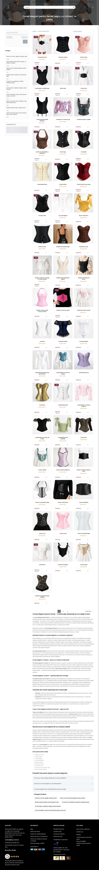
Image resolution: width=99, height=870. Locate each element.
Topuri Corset (38, 756)
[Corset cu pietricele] (83, 489)
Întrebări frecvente (89, 2)
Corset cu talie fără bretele (84, 533)
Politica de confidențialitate (76, 2)
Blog (31, 829)
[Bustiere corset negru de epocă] (83, 265)
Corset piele (83, 152)
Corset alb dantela (62, 341)
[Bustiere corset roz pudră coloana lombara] (42, 297)
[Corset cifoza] (83, 424)
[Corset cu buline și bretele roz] (62, 457)
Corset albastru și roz (84, 372)
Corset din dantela (62, 57)
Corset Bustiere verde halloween (63, 438)
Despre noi (40, 2)
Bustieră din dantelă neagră (63, 246)
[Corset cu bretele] (42, 457)
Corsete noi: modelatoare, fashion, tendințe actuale (75, 802)
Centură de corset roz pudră (83, 310)
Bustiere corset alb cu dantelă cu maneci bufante (42, 278)
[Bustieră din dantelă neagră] (62, 234)
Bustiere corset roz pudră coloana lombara (42, 311)
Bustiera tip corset (83, 246)
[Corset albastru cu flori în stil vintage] (62, 359)
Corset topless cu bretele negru (42, 88)
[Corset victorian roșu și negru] (83, 171)
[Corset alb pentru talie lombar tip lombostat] (42, 359)
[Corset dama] (42, 552)
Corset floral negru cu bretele (83, 119)
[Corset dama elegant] (62, 552)
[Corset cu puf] (42, 520)
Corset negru (63, 152)
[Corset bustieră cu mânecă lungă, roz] (83, 392)
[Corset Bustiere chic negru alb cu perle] (42, 424)
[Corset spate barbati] (42, 171)
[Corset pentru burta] (42, 44)
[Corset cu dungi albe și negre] (42, 489)
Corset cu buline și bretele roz (63, 470)
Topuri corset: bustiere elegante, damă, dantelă (72, 798)
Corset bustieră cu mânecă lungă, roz (83, 405)
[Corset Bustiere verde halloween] (62, 424)
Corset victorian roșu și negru (83, 184)
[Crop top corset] (42, 202)
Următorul (88, 611)
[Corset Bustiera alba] (62, 392)
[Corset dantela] (83, 552)
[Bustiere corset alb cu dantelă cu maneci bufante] (42, 265)
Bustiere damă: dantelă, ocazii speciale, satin (47, 802)
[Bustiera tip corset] (83, 234)
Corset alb (42, 341)
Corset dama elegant (63, 564)
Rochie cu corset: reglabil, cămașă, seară (46, 798)
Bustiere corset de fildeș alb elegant (63, 278)
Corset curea (84, 88)
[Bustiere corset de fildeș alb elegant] (62, 265)
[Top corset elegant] (62, 202)
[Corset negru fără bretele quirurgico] (42, 106)
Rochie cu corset (39, 754)
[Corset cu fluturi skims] (62, 489)
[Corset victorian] (62, 171)
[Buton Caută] (73, 7)
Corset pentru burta (42, 57)
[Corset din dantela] (62, 44)
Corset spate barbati (42, 184)
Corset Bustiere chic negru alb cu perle (42, 438)
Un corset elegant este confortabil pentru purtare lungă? (50, 789)
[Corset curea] (83, 75)
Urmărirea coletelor (25, 2)
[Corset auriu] (42, 392)
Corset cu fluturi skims (63, 502)
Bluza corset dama (83, 215)
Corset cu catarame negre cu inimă (84, 470)
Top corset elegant (63, 215)
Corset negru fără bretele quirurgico (42, 120)
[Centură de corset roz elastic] (62, 297)
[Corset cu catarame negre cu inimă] (83, 457)
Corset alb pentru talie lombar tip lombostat (42, 373)
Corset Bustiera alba (63, 405)
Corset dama (42, 564)
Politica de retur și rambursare (38, 836)
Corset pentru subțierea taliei (42, 767)
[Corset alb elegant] (83, 328)
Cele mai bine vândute (41, 769)
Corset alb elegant (83, 341)
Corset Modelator (39, 760)
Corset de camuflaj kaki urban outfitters (42, 596)
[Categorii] (84, 7)
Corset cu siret (63, 533)
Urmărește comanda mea (12, 842)
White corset (63, 88)
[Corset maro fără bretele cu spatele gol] (42, 139)
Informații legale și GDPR (37, 843)
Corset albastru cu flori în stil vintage (63, 373)
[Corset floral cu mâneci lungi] (62, 106)
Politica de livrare (35, 831)
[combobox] (48, 7)
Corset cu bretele (42, 470)
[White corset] (62, 75)
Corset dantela (83, 564)
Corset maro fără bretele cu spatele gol (42, 152)
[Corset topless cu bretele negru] (42, 75)
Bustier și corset (42, 246)
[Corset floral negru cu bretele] (83, 106)
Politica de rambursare (62, 2)
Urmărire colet (57, 831)
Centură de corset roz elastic (63, 310)
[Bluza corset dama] (83, 202)
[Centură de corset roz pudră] (83, 297)
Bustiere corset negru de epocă (83, 278)
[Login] (89, 7)
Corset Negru (38, 758)
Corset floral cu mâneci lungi (63, 119)
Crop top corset (42, 215)
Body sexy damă (39, 763)
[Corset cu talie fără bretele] (83, 520)
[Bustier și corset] (42, 234)
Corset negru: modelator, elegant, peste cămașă (47, 806)
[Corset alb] (42, 328)
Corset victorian (63, 184)
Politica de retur (57, 836)
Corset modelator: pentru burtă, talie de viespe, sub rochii (50, 810)
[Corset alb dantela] (62, 328)
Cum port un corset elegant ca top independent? (47, 783)
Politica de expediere (50, 2)
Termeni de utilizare (59, 834)
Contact (34, 2)
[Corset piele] (83, 139)
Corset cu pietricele (83, 502)
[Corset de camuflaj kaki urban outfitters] (42, 583)
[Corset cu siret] (62, 520)
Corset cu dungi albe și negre (42, 502)
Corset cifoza (84, 437)
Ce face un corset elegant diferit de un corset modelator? (50, 778)
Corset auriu (42, 405)
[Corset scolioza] (83, 44)
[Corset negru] (62, 139)
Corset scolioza (83, 57)
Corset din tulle (39, 765)
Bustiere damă (39, 762)
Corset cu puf (42, 533)
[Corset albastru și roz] (83, 359)
